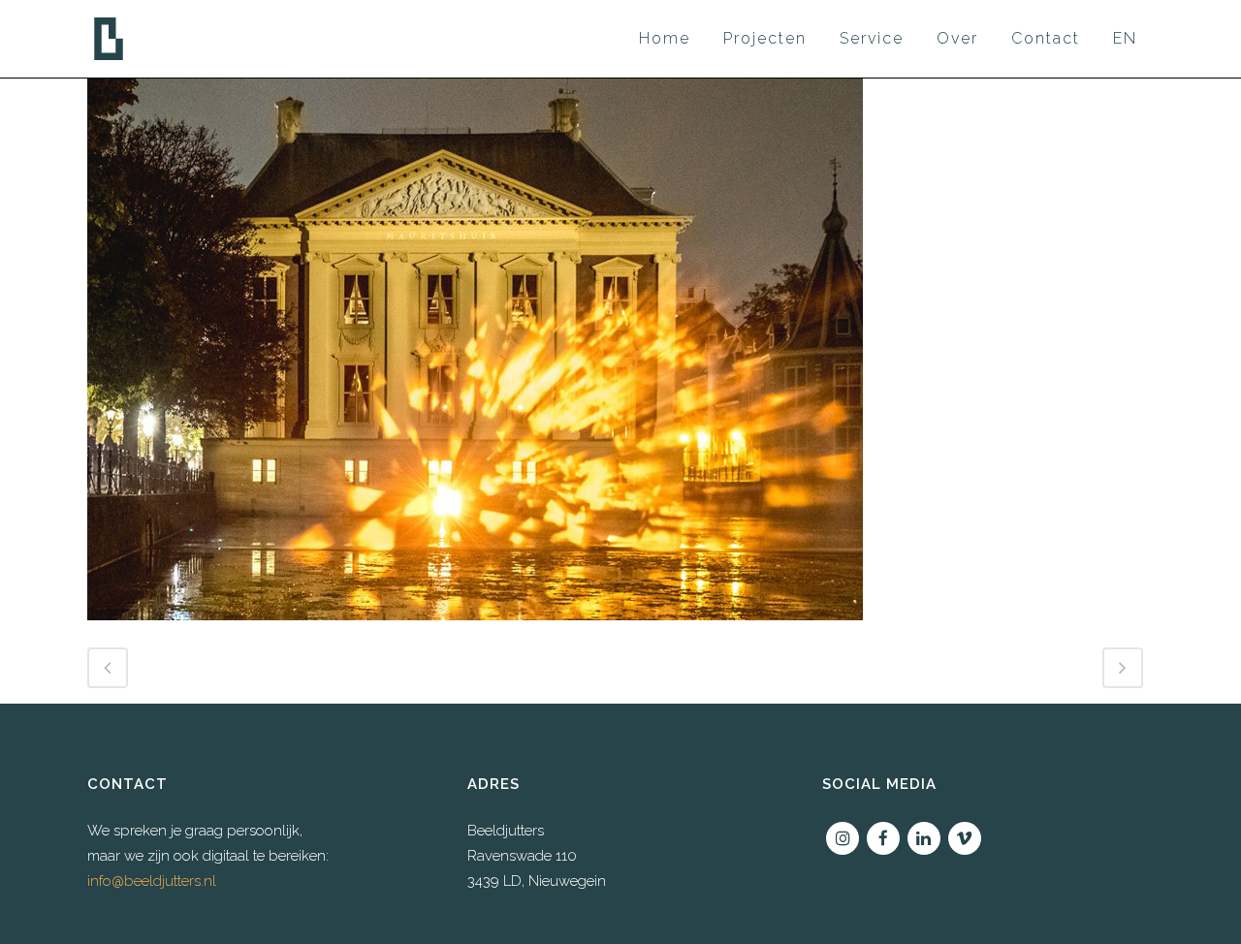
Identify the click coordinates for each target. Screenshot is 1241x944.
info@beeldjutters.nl (151, 881)
